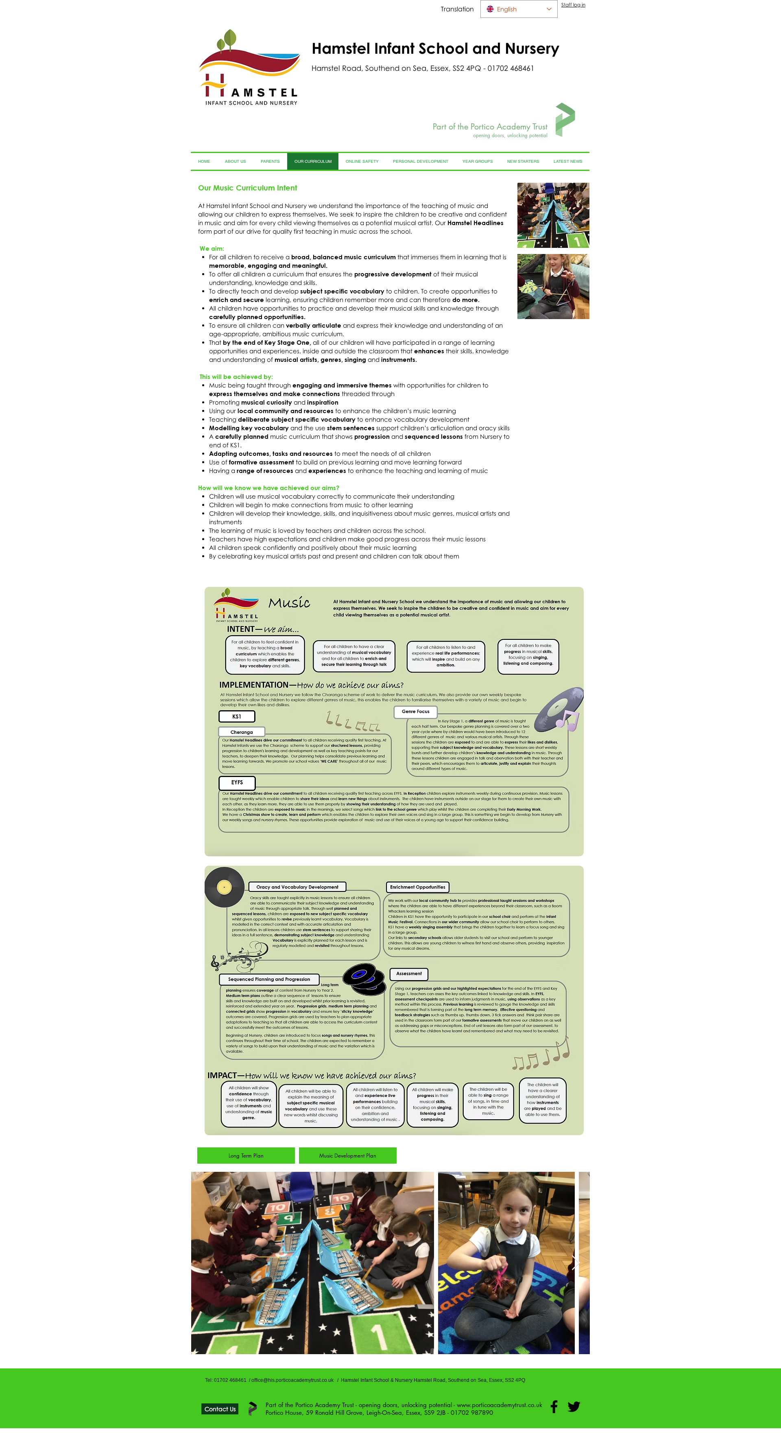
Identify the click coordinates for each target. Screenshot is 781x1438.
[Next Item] (575, 1263)
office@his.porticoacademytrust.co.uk (292, 1380)
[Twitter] (573, 1406)
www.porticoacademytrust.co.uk (499, 1405)
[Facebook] (554, 1406)
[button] (553, 215)
